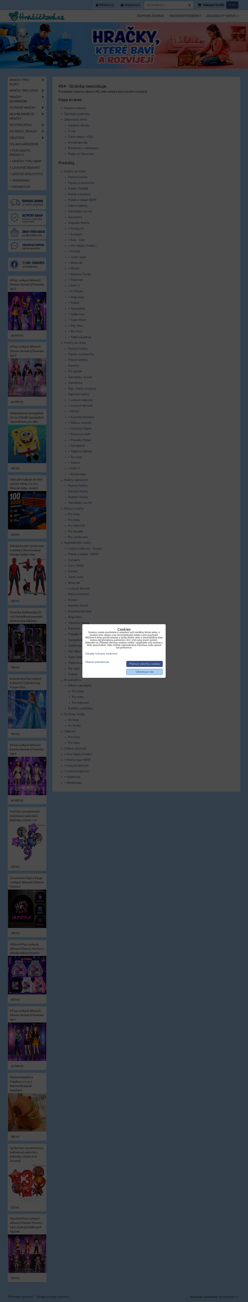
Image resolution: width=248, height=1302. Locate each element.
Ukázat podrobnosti (97, 662)
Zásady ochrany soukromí (101, 653)
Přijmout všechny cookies (144, 663)
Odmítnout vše (145, 671)
